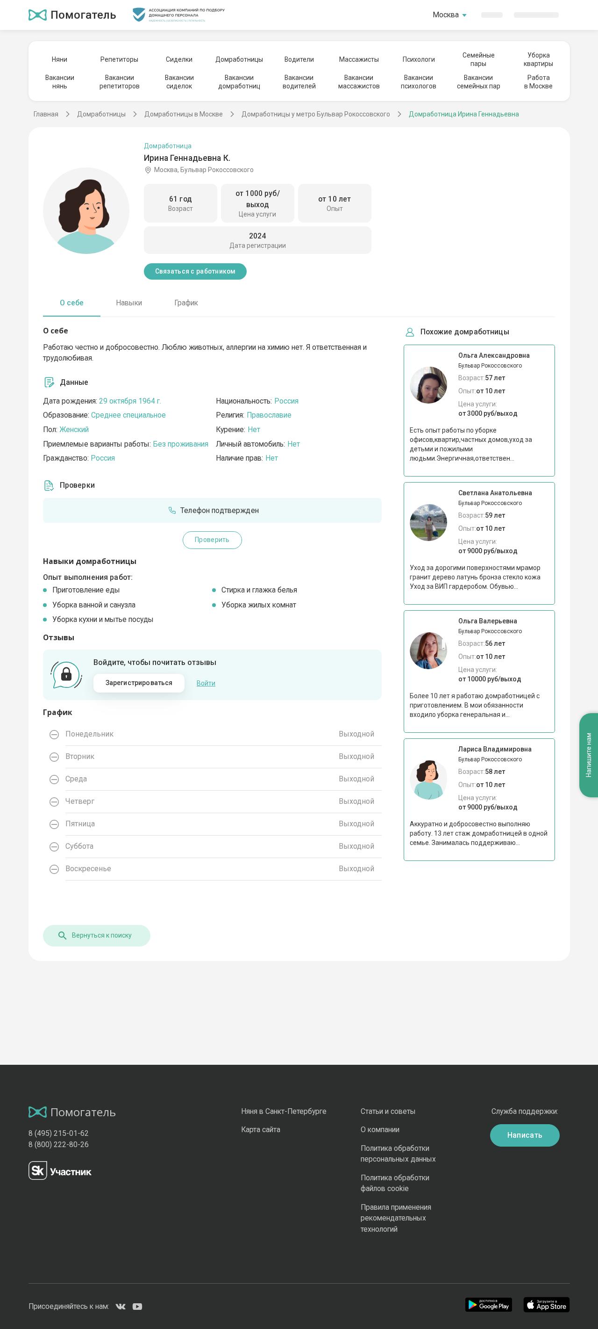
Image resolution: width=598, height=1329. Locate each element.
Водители (299, 59)
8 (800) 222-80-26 (58, 1144)
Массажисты (359, 59)
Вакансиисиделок (179, 82)
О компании (380, 1129)
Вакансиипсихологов (418, 82)
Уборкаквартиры (538, 59)
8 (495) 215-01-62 (58, 1133)
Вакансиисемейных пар (478, 82)
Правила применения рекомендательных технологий (396, 1218)
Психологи (419, 59)
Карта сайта (260, 1129)
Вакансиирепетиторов (120, 82)
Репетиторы (119, 59)
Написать (525, 1135)
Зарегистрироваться (139, 682)
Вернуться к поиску (102, 935)
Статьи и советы (388, 1111)
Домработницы (239, 59)
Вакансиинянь (59, 82)
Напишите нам (588, 755)
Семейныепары (479, 59)
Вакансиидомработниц (239, 82)
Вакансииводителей (299, 82)
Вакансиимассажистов (359, 82)
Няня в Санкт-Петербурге (284, 1111)
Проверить (212, 539)
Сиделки (179, 59)
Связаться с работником (195, 271)
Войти (206, 683)
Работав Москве (538, 82)
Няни (59, 59)
